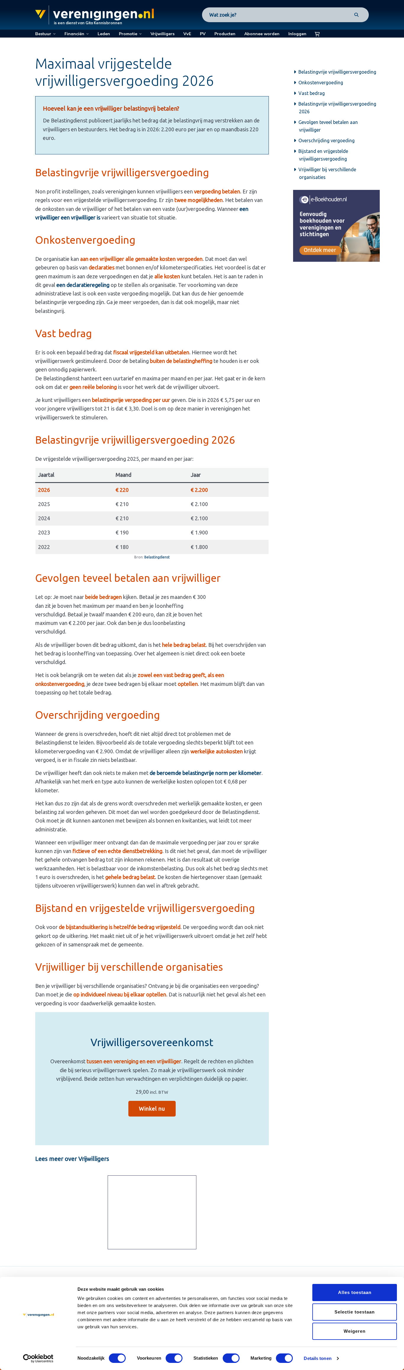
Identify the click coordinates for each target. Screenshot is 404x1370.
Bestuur (43, 33)
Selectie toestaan (354, 1311)
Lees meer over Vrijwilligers (72, 1158)
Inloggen (297, 33)
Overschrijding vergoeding (327, 140)
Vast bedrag (312, 93)
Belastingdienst (157, 557)
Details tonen (317, 1358)
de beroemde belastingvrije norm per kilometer (205, 773)
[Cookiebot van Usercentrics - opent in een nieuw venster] (38, 1358)
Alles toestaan (354, 1292)
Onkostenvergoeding (321, 82)
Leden (104, 33)
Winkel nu (152, 1108)
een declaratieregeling (82, 285)
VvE (187, 33)
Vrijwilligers (162, 33)
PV (203, 33)
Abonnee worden (261, 33)
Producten (224, 33)
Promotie (128, 33)
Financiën (74, 33)
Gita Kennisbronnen (103, 22)
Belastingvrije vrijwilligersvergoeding (337, 72)
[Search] (356, 14)
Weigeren (355, 1331)
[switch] (174, 1358)
